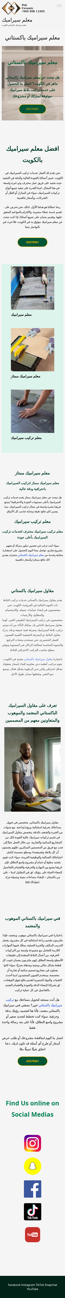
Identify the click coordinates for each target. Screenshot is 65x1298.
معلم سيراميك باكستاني (31, 555)
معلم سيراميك (17, 19)
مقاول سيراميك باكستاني (38, 659)
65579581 (32, 109)
